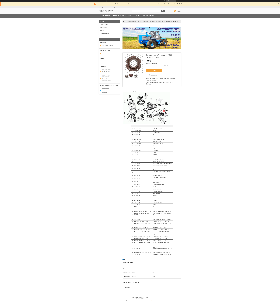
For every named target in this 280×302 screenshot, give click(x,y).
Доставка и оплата (148, 15)
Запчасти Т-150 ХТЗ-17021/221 (134, 21)
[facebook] (123, 259)
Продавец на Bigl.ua (140, 298)
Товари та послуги (118, 15)
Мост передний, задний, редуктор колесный (154, 21)
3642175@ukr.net (105, 88)
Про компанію (103, 27)
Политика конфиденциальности (151, 300)
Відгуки (130, 15)
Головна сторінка (105, 15)
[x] (124, 259)
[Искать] (163, 11)
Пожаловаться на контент (138, 300)
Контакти (137, 15)
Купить (154, 70)
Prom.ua (146, 297)
